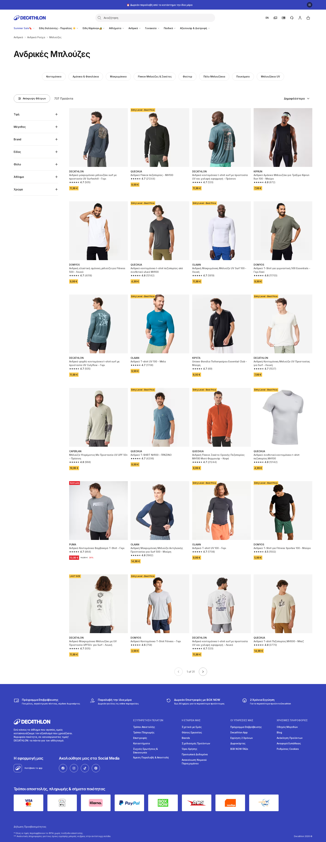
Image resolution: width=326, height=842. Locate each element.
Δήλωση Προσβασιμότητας (30, 826)
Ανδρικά (134, 28)
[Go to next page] (203, 672)
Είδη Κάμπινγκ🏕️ (93, 28)
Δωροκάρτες (238, 743)
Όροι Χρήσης (189, 748)
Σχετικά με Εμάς (192, 726)
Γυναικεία (151, 28)
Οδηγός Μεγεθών (287, 726)
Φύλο (17, 164)
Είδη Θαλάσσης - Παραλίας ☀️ (57, 28)
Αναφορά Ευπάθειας (289, 743)
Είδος (17, 152)
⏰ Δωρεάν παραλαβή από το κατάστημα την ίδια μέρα (160, 4)
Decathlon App (239, 732)
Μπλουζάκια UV (270, 76)
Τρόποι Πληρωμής (143, 732)
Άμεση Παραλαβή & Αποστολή (151, 757)
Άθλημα (19, 177)
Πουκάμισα (243, 76)
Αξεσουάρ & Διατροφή (194, 28)
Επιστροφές (140, 737)
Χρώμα (18, 189)
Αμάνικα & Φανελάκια (86, 76)
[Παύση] (309, 5)
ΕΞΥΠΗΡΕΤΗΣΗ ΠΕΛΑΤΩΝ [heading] (148, 720)
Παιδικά (169, 28)
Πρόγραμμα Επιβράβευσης (246, 726)
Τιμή (16, 114)
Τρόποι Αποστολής (144, 726)
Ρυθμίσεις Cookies (288, 748)
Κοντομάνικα (53, 76)
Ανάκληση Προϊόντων (289, 737)
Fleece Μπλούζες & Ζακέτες (155, 76)
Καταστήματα (141, 743)
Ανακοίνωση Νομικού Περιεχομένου (194, 761)
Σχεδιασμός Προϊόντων (196, 743)
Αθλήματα (115, 28)
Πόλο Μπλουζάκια (214, 76)
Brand (17, 139)
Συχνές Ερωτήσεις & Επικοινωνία (145, 750)
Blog (279, 732)
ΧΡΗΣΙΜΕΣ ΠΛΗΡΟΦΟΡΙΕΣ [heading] (292, 720)
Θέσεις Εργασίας (192, 732)
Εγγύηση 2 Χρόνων (241, 737)
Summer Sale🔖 (23, 28)
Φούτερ (187, 76)
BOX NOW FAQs (239, 748)
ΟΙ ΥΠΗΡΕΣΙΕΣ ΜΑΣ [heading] (241, 720)
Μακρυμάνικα (118, 76)
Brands (186, 737)
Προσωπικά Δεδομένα (195, 754)
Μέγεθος (20, 127)
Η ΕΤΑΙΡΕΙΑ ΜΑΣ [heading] (191, 720)
